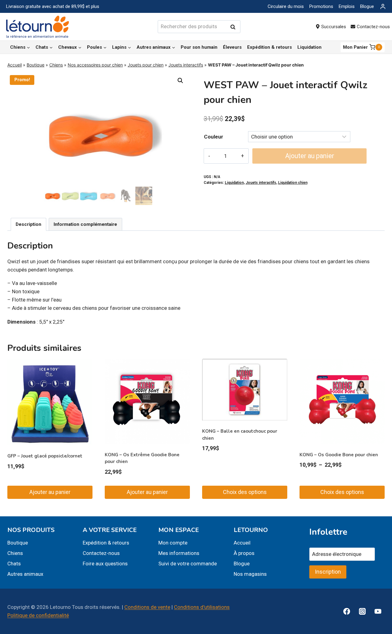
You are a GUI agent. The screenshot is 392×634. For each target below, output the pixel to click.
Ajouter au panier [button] (49, 492)
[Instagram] (362, 611)
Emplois (347, 6)
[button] (180, 80)
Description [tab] (28, 224)
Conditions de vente (147, 607)
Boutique (35, 64)
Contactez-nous (101, 553)
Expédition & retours (269, 47)
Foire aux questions (105, 563)
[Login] (383, 6)
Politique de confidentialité (38, 615)
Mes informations (178, 553)
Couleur (213, 137)
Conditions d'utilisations (202, 607)
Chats (14, 563)
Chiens (56, 64)
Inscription (328, 571)
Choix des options (245, 492)
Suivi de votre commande (187, 563)
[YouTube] (378, 611)
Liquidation (309, 47)
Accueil (14, 64)
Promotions (321, 6)
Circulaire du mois (286, 6)
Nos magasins (250, 574)
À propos (244, 553)
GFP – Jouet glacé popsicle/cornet (44, 456)
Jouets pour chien (146, 64)
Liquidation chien (292, 182)
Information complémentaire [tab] (85, 224)
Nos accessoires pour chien (95, 64)
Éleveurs (232, 47)
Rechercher (234, 27)
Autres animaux (25, 574)
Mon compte (172, 543)
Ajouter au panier (309, 156)
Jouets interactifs (185, 64)
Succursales (333, 26)
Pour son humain (199, 47)
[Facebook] (346, 611)
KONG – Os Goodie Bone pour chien (339, 455)
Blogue (367, 6)
